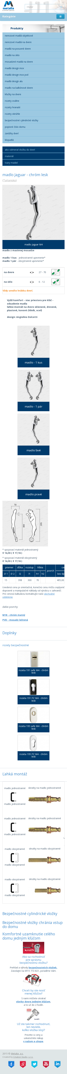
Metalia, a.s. (17, 1053)
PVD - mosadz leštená (15, 619)
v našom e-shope (33, 1041)
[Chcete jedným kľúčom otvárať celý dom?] (33, 980)
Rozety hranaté (12, 107)
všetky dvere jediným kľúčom (33, 1001)
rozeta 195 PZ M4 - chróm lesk (33, 755)
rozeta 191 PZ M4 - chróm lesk (33, 699)
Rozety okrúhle (12, 113)
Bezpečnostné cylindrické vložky (21, 120)
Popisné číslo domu (15, 126)
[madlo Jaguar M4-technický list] (33, 523)
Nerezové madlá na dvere (18, 42)
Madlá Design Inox (14, 68)
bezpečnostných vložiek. (43, 967)
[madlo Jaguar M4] (33, 212)
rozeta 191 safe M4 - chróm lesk (33, 671)
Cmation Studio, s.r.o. (23, 1057)
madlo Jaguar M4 (34, 244)
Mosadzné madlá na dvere (19, 61)
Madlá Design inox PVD (16, 74)
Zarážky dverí (12, 133)
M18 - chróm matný (13, 615)
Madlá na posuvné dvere (18, 48)
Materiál (9, 156)
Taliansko (9, 180)
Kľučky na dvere (13, 94)
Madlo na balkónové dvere (19, 87)
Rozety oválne (12, 100)
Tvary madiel (11, 162)
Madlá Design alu (14, 81)
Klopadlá (9, 139)
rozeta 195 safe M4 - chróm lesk (33, 727)
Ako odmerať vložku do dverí (20, 149)
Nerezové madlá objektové (19, 35)
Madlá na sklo (12, 55)
